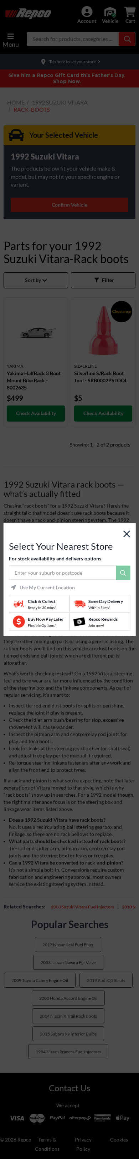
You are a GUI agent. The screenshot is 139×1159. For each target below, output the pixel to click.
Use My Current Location (47, 587)
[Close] (126, 533)
